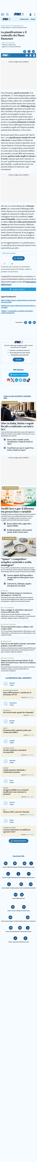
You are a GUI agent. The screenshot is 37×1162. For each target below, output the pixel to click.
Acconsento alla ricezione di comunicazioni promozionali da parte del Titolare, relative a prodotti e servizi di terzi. (16, 269)
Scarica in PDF (34, 55)
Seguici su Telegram (19, 289)
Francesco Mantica (9, 43)
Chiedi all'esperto (19, 841)
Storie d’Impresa (8, 658)
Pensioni (5, 768)
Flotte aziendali (11, 402)
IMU (4, 810)
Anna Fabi (31, 715)
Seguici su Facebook (20, 375)
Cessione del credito (9, 827)
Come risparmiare (11, 488)
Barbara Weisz (30, 697)
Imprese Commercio (9, 624)
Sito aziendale (10, 538)
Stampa (27, 55)
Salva (30, 55)
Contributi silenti (8, 748)
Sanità (5, 728)
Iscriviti (18, 360)
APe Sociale (6, 710)
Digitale (5, 590)
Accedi (32, 19)
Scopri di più (24, 19)
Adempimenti (7, 641)
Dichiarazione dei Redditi (10, 690)
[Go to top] (33, 1156)
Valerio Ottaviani (29, 814)
